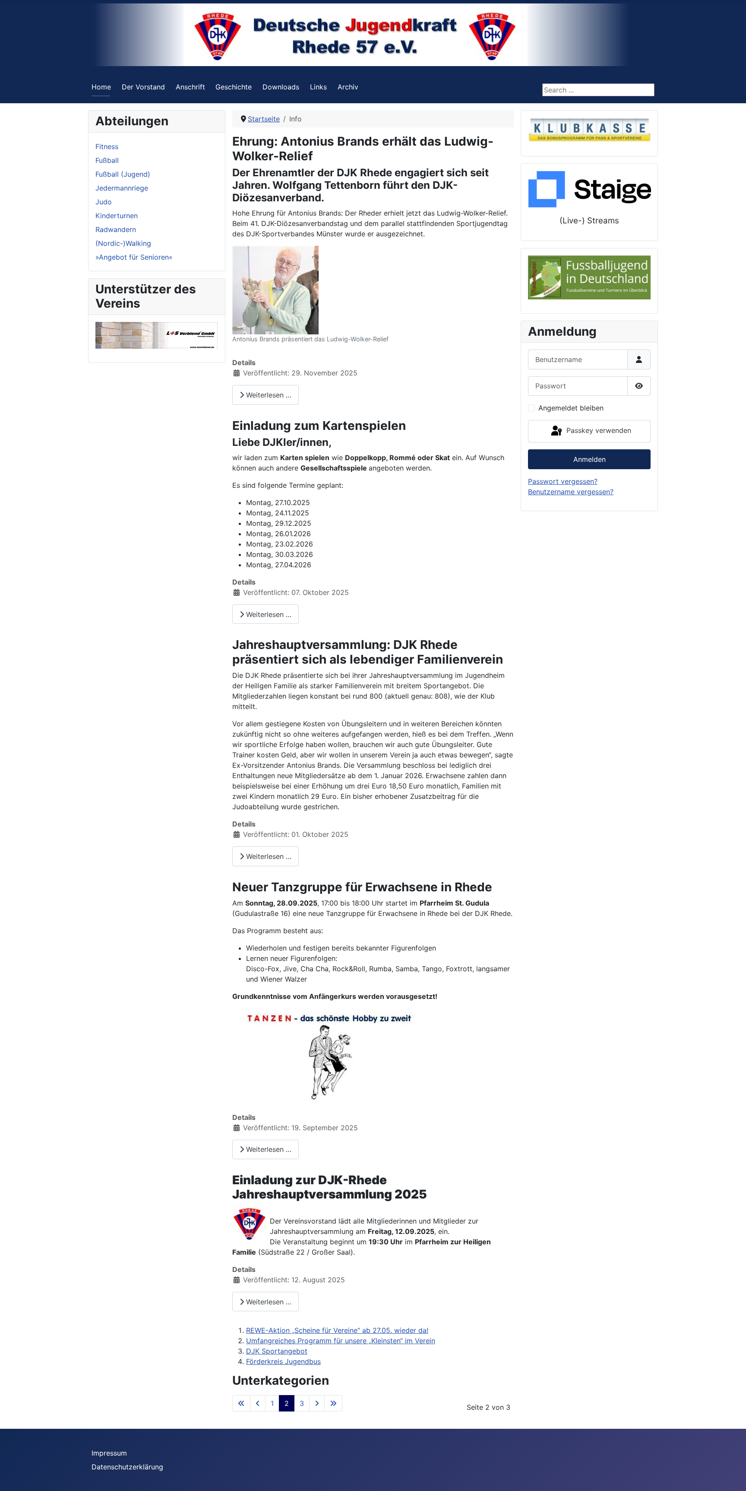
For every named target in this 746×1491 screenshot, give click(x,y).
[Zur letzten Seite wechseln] (333, 1403)
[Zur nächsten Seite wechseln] (317, 1403)
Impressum (109, 1453)
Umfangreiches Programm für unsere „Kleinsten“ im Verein (340, 1340)
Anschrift (190, 87)
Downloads (280, 87)
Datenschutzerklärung (127, 1466)
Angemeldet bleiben (571, 408)
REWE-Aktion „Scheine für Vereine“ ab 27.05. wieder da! (337, 1330)
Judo (103, 201)
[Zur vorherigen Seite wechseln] (258, 1403)
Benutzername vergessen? (570, 491)
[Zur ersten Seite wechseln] (241, 1403)
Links (318, 87)
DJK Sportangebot (276, 1351)
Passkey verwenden (597, 430)
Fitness (106, 146)
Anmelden (589, 459)
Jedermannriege (121, 188)
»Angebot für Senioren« (134, 257)
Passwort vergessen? (562, 481)
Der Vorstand (143, 87)
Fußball (107, 160)
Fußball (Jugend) (122, 174)
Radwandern (115, 229)
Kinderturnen (116, 215)
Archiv (348, 87)
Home (101, 87)
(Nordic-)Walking (123, 243)
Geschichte (233, 87)
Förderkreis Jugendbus (283, 1361)
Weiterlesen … (267, 395)
